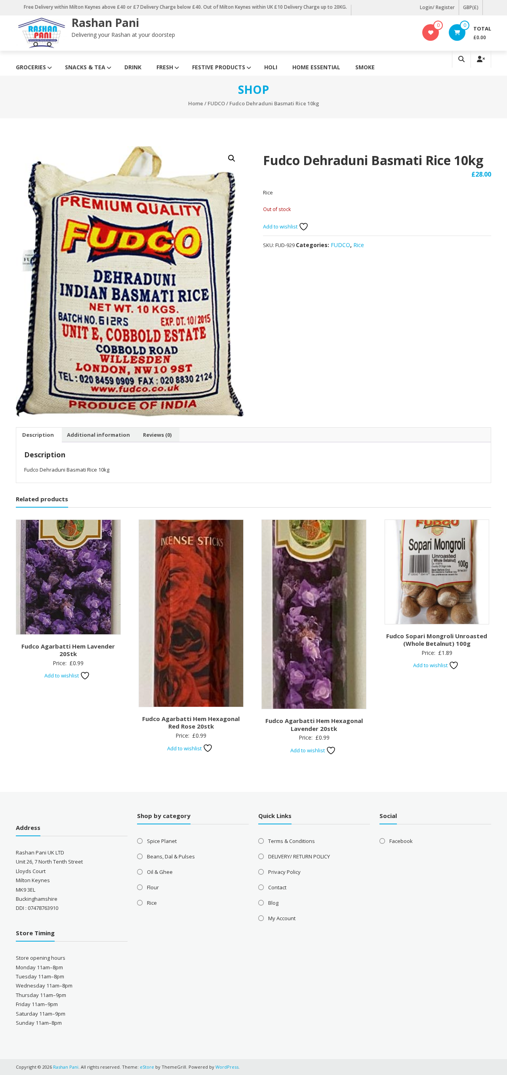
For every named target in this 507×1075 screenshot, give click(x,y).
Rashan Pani (105, 22)
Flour (153, 887)
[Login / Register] (481, 59)
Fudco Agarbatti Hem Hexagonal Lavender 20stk (314, 725)
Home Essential (316, 67)
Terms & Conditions (291, 841)
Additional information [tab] (98, 434)
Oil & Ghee (160, 871)
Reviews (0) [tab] (157, 434)
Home (195, 103)
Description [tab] (38, 434)
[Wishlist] (430, 32)
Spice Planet (162, 841)
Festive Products (218, 67)
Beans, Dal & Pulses (171, 856)
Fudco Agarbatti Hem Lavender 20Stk (68, 650)
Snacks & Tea (85, 67)
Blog (273, 902)
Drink (132, 67)
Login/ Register (437, 7)
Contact (277, 887)
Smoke (365, 67)
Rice (358, 245)
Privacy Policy (284, 871)
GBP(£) (470, 7)
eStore (147, 1067)
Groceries (31, 67)
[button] (232, 158)
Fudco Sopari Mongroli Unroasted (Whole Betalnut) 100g (436, 640)
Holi (270, 67)
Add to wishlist (281, 226)
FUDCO (216, 103)
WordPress (226, 1067)
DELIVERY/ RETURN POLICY (299, 856)
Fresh (164, 67)
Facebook (401, 841)
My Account (281, 918)
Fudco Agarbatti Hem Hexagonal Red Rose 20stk (191, 723)
